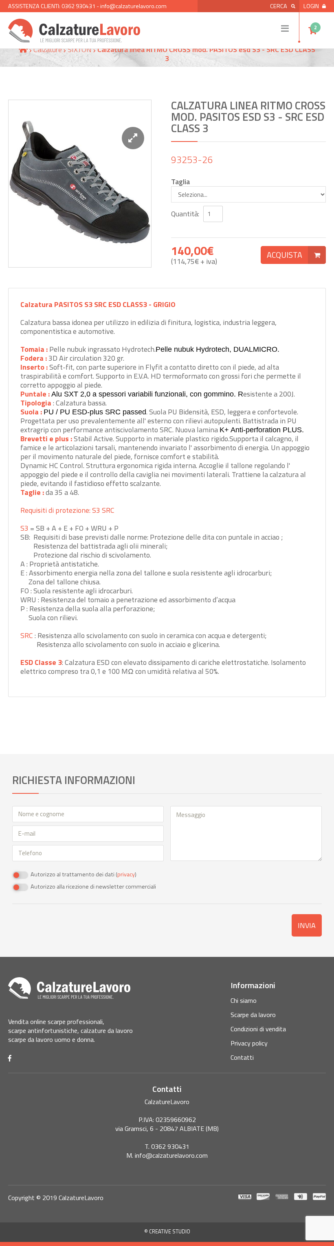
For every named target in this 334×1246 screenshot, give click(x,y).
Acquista (284, 255)
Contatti (242, 1057)
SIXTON (80, 49)
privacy (126, 874)
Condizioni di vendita (258, 1029)
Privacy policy (249, 1043)
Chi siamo (244, 1000)
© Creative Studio (167, 1231)
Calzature (47, 49)
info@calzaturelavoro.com (133, 6)
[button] (133, 138)
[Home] (23, 49)
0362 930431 (78, 6)
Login (311, 6)
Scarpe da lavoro (253, 1014)
